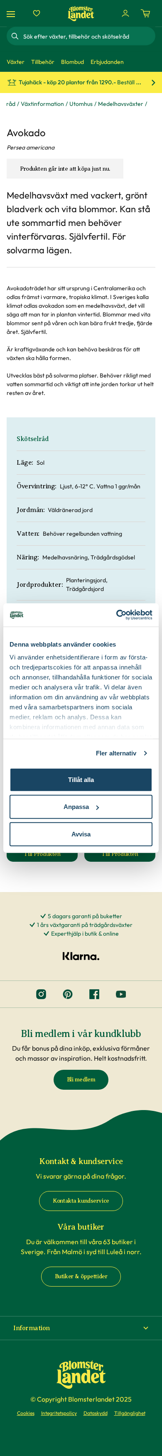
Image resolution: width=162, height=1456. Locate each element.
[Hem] (81, 13)
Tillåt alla (81, 779)
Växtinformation (42, 104)
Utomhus (81, 104)
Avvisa (81, 833)
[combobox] (88, 36)
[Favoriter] (37, 13)
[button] (81, 1328)
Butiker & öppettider (81, 1276)
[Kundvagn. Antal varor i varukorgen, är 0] (145, 13)
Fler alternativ (116, 753)
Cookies (25, 1413)
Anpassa (76, 806)
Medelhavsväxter (120, 104)
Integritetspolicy (59, 1413)
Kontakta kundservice (81, 1201)
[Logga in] (125, 13)
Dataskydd (95, 1413)
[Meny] (12, 13)
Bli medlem (81, 1079)
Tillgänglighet (129, 1413)
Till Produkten (51, 856)
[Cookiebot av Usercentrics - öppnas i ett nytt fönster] (116, 615)
